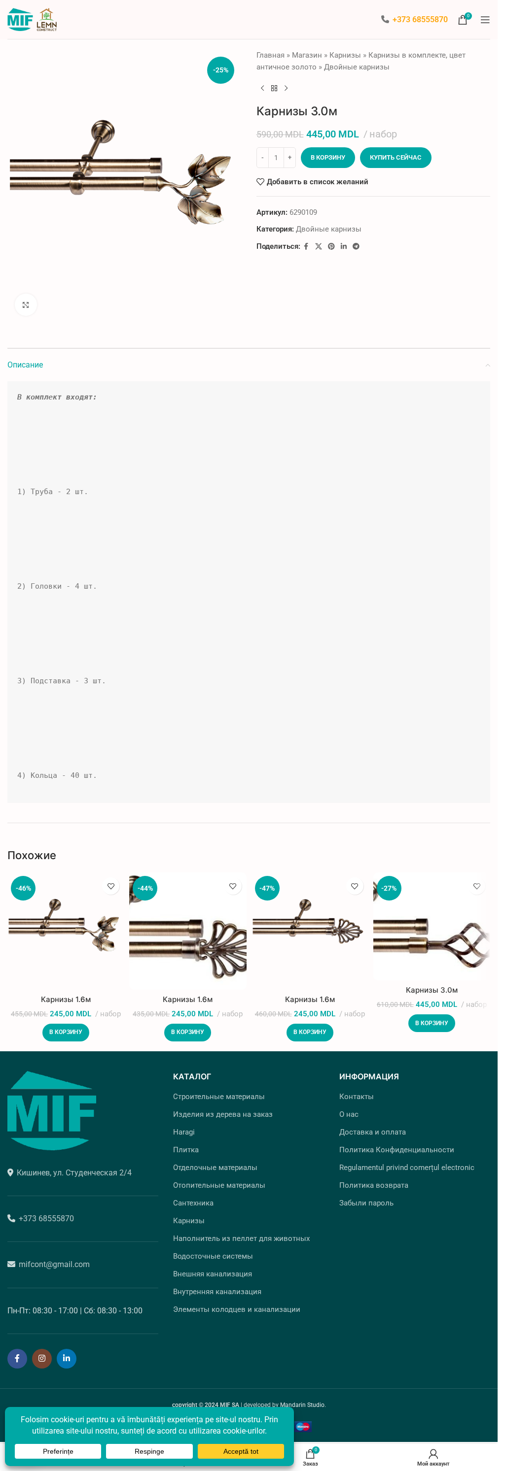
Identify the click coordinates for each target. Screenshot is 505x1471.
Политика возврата (373, 1181)
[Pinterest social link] (331, 246)
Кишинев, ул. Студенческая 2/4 (74, 1168)
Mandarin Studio (302, 1401)
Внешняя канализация (212, 1270)
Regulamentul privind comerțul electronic (406, 1163)
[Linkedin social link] (344, 246)
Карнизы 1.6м (66, 995)
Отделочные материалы (215, 1163)
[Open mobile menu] (485, 20)
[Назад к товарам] (274, 89)
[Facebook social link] (306, 246)
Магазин (307, 55)
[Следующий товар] (286, 89)
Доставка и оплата (372, 1128)
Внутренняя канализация (217, 1287)
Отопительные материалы (219, 1181)
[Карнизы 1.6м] (65, 927)
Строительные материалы (219, 1092)
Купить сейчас (396, 157)
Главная (270, 55)
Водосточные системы (213, 1252)
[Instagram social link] (42, 1355)
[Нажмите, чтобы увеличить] (26, 301)
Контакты (356, 1092)
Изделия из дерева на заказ (223, 1110)
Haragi (184, 1128)
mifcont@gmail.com (54, 1260)
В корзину (328, 157)
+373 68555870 (420, 19)
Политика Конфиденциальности (396, 1145)
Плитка (186, 1145)
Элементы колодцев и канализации (236, 1305)
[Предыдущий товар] (262, 89)
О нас (349, 1110)
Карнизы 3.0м (432, 986)
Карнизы (345, 55)
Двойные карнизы (357, 67)
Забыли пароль (366, 1199)
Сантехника (193, 1199)
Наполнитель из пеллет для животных (241, 1234)
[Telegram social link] (356, 246)
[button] (65, 1028)
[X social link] (318, 246)
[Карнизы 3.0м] (431, 922)
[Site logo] (32, 18)
